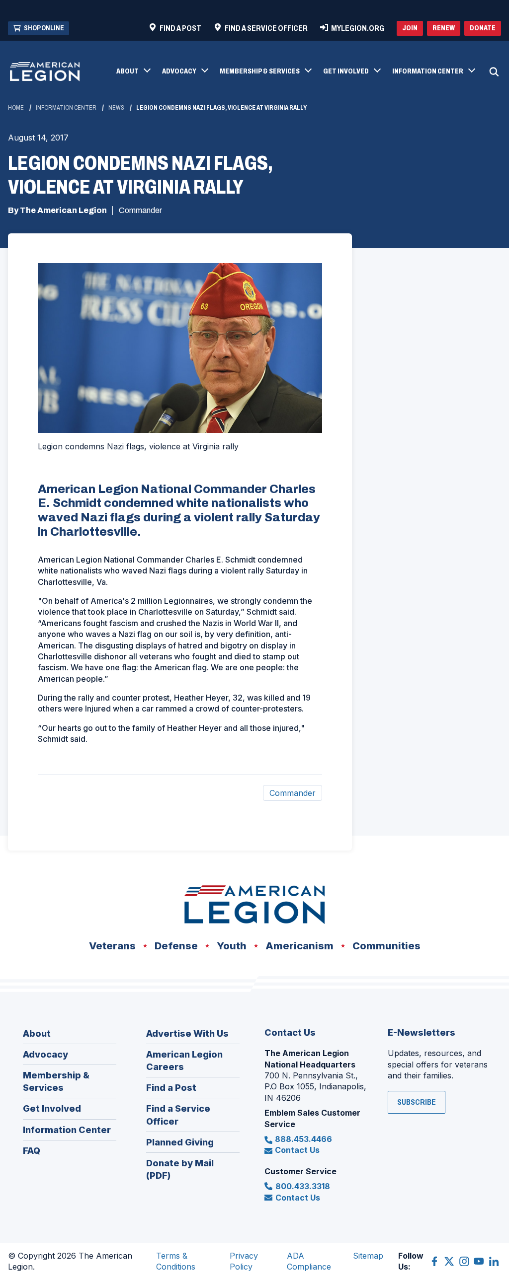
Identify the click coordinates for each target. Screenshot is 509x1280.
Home (16, 107)
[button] (133, 72)
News (116, 107)
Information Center (66, 107)
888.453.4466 (303, 1139)
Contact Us (297, 1150)
